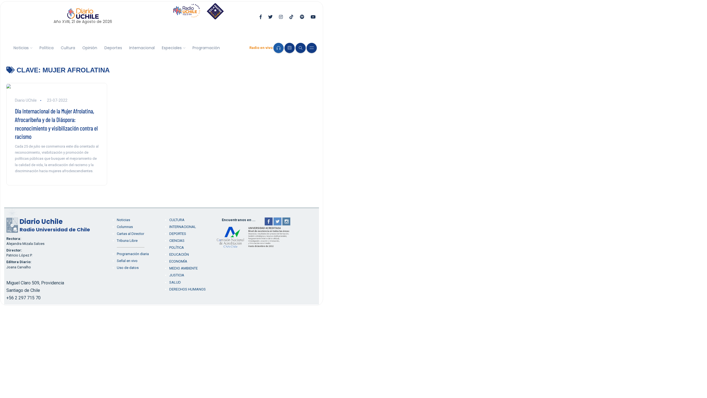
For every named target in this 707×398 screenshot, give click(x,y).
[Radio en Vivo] (278, 48)
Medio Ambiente (183, 268)
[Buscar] (301, 48)
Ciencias (176, 241)
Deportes (113, 48)
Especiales (172, 48)
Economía (178, 261)
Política (46, 48)
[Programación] (289, 48)
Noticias (21, 48)
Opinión (89, 48)
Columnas (125, 227)
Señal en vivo (127, 261)
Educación (179, 254)
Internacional (142, 48)
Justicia (176, 275)
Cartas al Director (130, 234)
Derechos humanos (187, 289)
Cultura (68, 48)
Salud (175, 282)
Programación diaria (133, 254)
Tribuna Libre (127, 241)
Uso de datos (128, 268)
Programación (206, 48)
